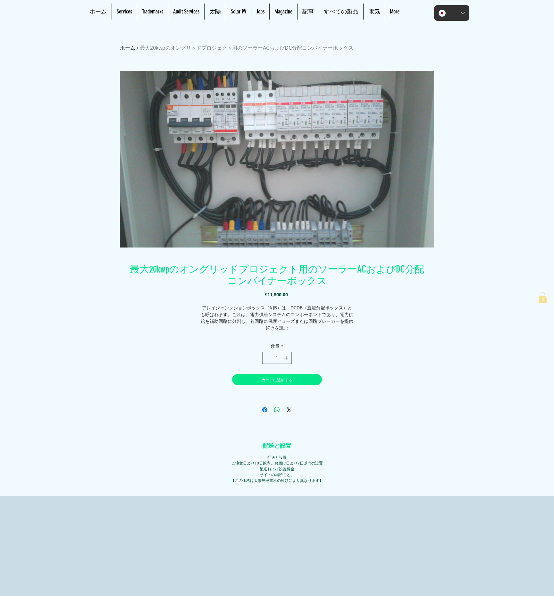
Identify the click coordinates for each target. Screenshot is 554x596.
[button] (542, 297)
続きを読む (277, 328)
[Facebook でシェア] (265, 410)
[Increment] (287, 358)
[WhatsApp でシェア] (277, 410)
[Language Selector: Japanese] (451, 13)
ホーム (127, 47)
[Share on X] (289, 410)
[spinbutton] (277, 358)
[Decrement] (267, 358)
